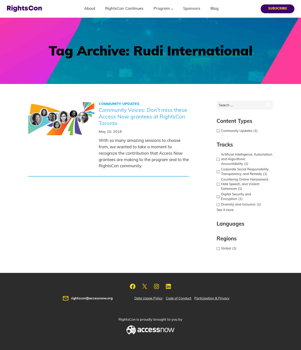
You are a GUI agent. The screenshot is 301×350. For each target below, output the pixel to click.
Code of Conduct (178, 298)
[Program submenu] (172, 9)
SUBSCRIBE (277, 8)
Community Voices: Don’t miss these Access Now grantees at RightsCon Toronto (143, 117)
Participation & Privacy (211, 298)
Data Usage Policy (148, 298)
